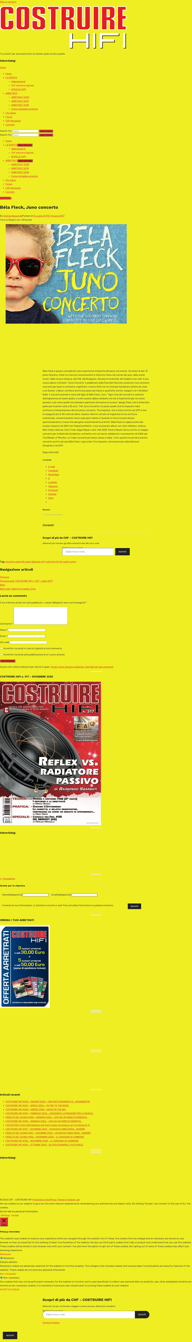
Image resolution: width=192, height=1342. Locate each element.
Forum (9, 117)
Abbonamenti (18, 81)
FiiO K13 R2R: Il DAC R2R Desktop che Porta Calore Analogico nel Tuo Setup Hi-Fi (48, 1125)
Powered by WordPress (44, 1199)
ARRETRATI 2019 (20, 101)
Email (3, 636)
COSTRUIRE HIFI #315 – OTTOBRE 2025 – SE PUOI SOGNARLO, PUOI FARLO (44, 1144)
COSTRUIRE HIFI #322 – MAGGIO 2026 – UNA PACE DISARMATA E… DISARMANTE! (48, 1101)
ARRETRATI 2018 (20, 105)
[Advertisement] (90, 346)
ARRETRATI (11, 93)
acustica (10, 561)
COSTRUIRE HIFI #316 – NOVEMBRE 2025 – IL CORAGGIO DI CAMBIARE (42, 1141)
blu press (26, 561)
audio (18, 561)
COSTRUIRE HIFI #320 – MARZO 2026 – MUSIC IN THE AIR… (36, 1109)
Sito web (4, 642)
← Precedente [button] (7, 878)
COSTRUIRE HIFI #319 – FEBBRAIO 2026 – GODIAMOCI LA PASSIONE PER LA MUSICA (49, 1113)
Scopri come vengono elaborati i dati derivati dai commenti (82, 667)
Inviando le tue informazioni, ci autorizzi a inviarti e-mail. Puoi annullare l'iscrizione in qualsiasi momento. (58, 905)
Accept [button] (15, 1215)
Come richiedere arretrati (24, 109)
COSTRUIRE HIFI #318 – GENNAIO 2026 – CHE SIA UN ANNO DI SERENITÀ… (44, 1121)
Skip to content (8, 2)
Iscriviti (122, 551)
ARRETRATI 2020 (20, 97)
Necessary (8, 1258)
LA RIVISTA (11, 77)
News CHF (5, 198)
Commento (6, 623)
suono (73, 561)
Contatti (10, 124)
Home (9, 73)
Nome (4, 630)
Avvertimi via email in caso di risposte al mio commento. (32, 648)
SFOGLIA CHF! (18, 89)
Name (12, 894)
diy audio (64, 561)
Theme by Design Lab (68, 1199)
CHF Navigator (13, 121)
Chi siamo (11, 113)
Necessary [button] (5, 1254)
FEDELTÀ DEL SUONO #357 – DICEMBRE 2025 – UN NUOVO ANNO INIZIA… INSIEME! (48, 1133)
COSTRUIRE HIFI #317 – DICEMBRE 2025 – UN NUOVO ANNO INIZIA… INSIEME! (45, 1129)
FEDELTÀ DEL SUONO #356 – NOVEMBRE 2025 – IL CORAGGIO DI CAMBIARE (45, 1137)
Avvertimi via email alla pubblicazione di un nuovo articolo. (34, 654)
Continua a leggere (51, 1323)
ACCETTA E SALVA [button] (9, 1289)
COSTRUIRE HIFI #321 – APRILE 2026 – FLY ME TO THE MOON (37, 1105)
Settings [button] (5, 1215)
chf (43, 561)
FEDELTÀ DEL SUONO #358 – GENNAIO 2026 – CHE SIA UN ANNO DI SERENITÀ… (47, 1117)
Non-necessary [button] (8, 1274)
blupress (36, 561)
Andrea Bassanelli (12, 216)
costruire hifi (52, 561)
